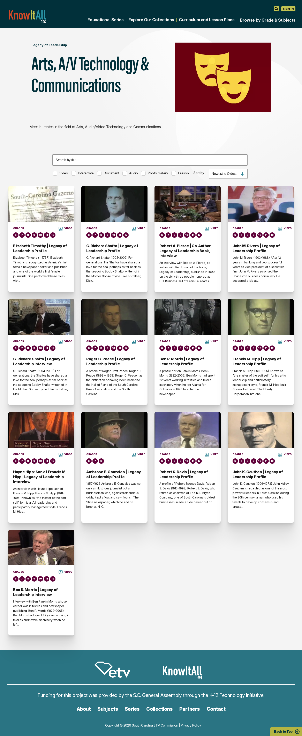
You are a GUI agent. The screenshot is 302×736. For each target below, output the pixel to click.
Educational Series (106, 19)
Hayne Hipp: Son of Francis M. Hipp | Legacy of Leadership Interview (39, 477)
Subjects (107, 709)
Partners (189, 709)
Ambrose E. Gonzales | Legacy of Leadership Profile (113, 474)
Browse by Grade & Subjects (267, 20)
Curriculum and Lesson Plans (206, 19)
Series (132, 709)
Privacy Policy (191, 725)
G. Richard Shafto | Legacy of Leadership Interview (39, 361)
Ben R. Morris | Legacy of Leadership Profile (181, 361)
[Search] (276, 8)
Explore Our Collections (151, 19)
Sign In (288, 8)
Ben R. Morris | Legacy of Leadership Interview (35, 592)
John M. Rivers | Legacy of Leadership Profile (256, 248)
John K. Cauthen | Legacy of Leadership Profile (258, 474)
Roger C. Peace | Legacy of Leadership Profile (110, 361)
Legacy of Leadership (49, 45)
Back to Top (283, 731)
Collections (159, 709)
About (84, 709)
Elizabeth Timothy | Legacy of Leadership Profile (40, 248)
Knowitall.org (27, 16)
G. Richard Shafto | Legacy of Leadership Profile (112, 248)
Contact (216, 709)
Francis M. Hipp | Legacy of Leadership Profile (257, 361)
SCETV (114, 670)
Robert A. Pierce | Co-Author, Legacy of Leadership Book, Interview (185, 251)
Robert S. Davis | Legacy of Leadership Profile (183, 474)
